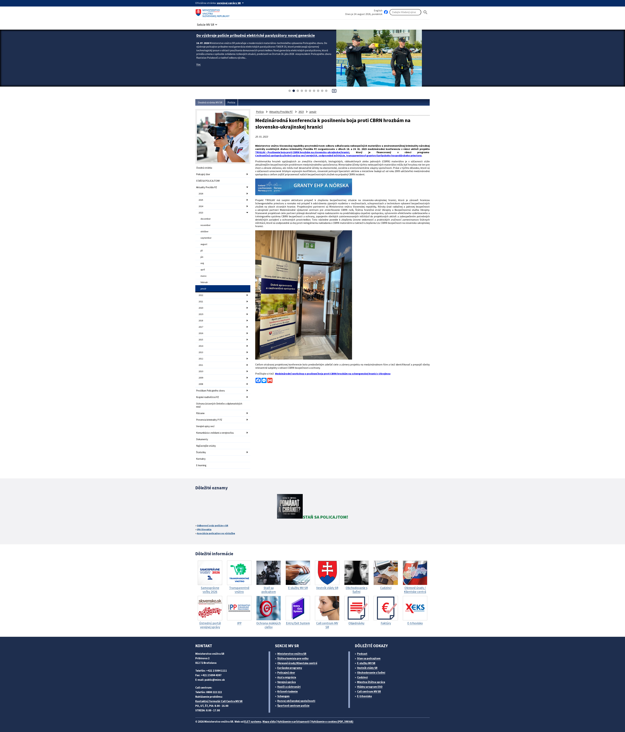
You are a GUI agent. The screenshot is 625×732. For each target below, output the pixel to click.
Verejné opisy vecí (205, 426)
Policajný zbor (203, 174)
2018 (201, 320)
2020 (201, 307)
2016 (201, 333)
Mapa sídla (269, 721)
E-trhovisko (364, 696)
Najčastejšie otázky (206, 445)
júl (202, 250)
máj (202, 263)
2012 (201, 358)
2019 (201, 314)
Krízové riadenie (287, 691)
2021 (201, 301)
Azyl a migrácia (286, 677)
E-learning (201, 465)
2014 (201, 345)
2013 (201, 352)
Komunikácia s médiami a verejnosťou (215, 432)
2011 (201, 364)
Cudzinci (362, 677)
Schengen (283, 696)
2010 (201, 371)
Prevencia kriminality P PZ (209, 419)
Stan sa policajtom (369, 658)
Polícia (231, 102)
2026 (201, 193)
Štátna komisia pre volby (293, 658)
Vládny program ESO (369, 687)
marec (204, 275)
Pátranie (200, 413)
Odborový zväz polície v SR (212, 525)
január (203, 288)
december (206, 218)
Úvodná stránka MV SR (210, 102)
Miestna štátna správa (371, 682)
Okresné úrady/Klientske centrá (297, 663)
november (206, 225)
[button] (207, 23)
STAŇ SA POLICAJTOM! (208, 180)
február (204, 282)
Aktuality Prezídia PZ (206, 187)
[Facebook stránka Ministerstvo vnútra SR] (386, 12)
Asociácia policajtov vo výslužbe (216, 533)
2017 (201, 326)
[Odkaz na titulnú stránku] (213, 12)
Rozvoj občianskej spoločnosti (296, 701)
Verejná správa (286, 682)
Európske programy (289, 668)
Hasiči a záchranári (289, 687)
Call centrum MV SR (369, 691)
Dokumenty (202, 439)
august (204, 244)
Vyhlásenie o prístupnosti (293, 721)
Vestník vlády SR (367, 668)
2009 (201, 377)
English (378, 10)
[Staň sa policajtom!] (290, 507)
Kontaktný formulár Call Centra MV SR (219, 701)
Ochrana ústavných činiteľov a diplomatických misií (219, 405)
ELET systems (252, 721)
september (206, 237)
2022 (201, 295)
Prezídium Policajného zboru (210, 390)
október (204, 231)
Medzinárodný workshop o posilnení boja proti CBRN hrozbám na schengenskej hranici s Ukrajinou (332, 373)
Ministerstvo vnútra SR (291, 653)
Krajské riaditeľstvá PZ (207, 397)
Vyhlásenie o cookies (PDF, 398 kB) (332, 721)
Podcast (362, 653)
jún (202, 256)
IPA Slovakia (204, 529)
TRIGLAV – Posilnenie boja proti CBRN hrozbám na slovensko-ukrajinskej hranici (302, 152)
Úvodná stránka (204, 167)
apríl (203, 269)
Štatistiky (201, 452)
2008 (201, 384)
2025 (201, 199)
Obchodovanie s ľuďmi (371, 672)
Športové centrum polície (293, 705)
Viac (198, 69)
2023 (201, 212)
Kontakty (201, 458)
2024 (201, 206)
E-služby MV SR (366, 663)
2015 (201, 339)
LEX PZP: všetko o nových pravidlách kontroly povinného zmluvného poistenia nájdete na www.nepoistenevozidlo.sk (264, 38)
